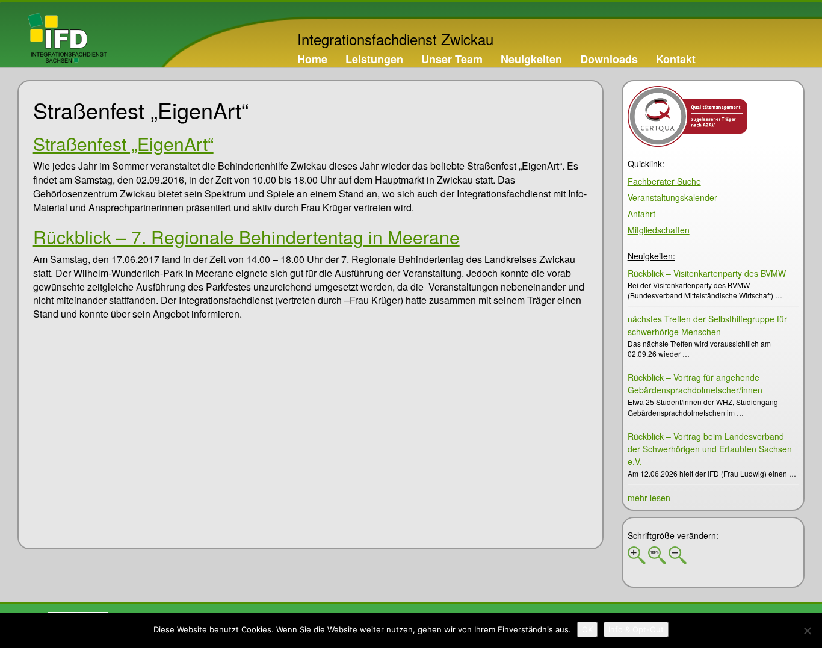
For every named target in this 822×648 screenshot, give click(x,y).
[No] (807, 631)
